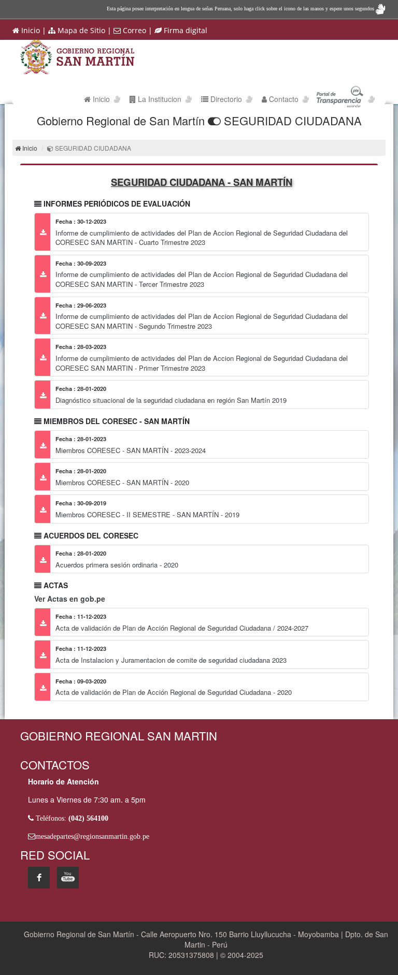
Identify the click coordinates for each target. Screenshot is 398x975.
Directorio (226, 99)
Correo (133, 30)
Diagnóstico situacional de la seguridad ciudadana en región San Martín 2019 (171, 400)
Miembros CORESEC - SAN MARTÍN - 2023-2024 (130, 450)
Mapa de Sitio (80, 30)
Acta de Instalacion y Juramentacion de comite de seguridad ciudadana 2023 (171, 660)
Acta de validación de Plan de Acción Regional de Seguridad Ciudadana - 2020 (173, 692)
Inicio (29, 30)
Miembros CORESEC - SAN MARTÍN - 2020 (122, 482)
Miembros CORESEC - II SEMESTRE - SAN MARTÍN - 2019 (147, 514)
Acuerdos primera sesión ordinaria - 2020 (116, 565)
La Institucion (158, 99)
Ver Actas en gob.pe (69, 598)
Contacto (282, 99)
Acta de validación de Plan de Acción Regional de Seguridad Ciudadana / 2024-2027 (181, 628)
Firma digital (184, 30)
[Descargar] (42, 232)
